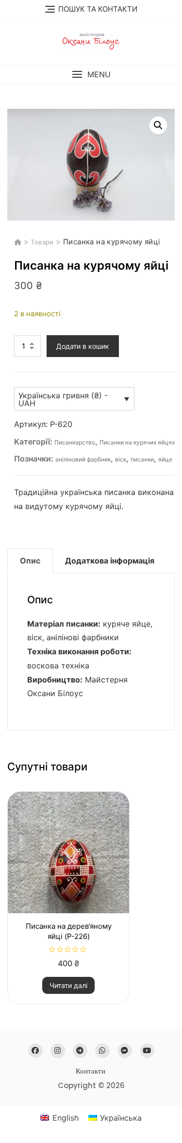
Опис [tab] (30, 560)
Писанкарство (74, 442)
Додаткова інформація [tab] (109, 560)
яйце (165, 459)
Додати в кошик (82, 346)
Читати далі (68, 985)
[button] (91, 74)
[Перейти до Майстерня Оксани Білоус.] (19, 242)
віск (120, 459)
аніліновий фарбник (83, 459)
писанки (142, 459)
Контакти (90, 1071)
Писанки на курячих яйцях (137, 442)
